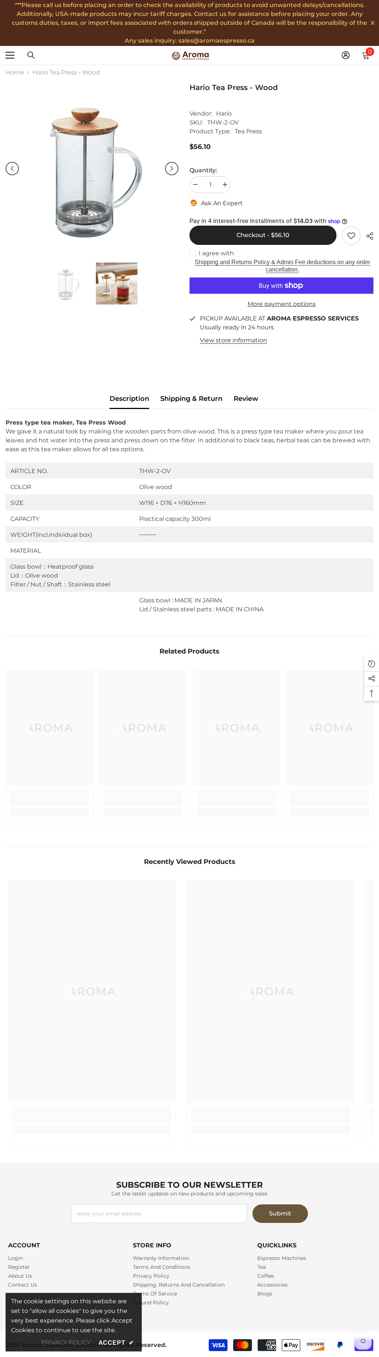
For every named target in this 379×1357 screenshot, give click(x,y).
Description (129, 399)
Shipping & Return (191, 399)
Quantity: (203, 170)
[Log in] (346, 55)
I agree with (216, 253)
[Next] (171, 168)
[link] (49, 801)
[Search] (31, 55)
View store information (233, 340)
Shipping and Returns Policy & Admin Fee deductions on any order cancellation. (282, 266)
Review (246, 399)
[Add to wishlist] (351, 235)
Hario (224, 113)
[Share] (366, 236)
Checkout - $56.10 (263, 235)
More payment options (282, 303)
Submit (280, 1213)
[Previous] (12, 168)
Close (372, 23)
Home (15, 72)
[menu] (10, 55)
